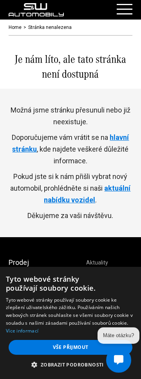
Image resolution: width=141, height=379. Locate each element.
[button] (70, 365)
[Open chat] (118, 359)
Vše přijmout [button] (71, 347)
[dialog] (70, 323)
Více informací (22, 330)
